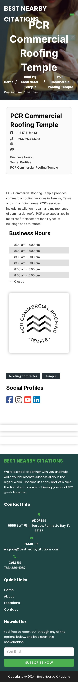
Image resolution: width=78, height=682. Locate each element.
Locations (12, 603)
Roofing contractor (23, 376)
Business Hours (21, 157)
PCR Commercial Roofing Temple (34, 167)
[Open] (72, 13)
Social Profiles (20, 162)
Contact (11, 609)
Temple (30, 87)
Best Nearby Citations (25, 14)
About (9, 596)
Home (8, 82)
